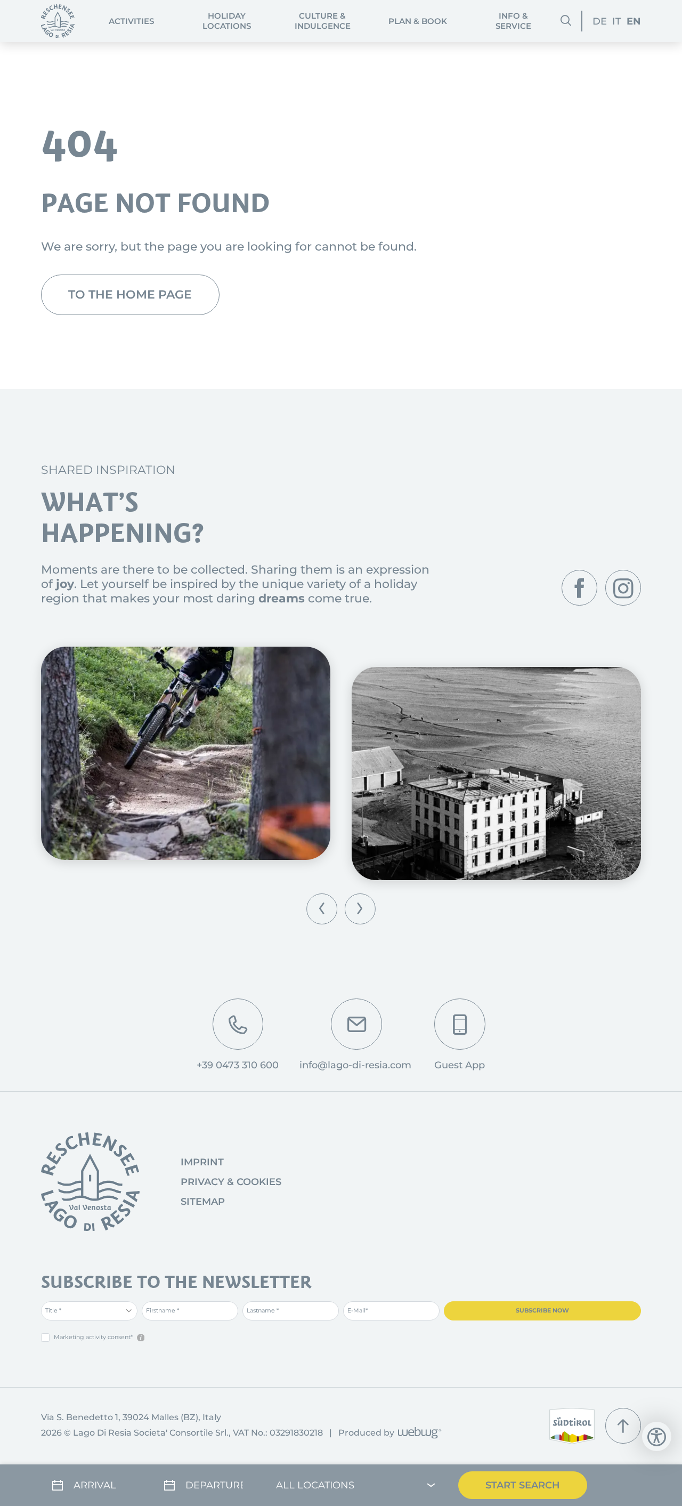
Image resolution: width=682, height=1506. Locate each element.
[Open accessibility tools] (656, 1436)
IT (616, 21)
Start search (522, 1485)
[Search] (566, 21)
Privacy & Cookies (231, 1182)
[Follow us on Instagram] (623, 588)
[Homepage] (58, 21)
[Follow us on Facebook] (579, 588)
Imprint (202, 1162)
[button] (321, 908)
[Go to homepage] (90, 1181)
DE (599, 21)
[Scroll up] (623, 1426)
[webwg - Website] (418, 1434)
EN (634, 21)
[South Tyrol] (572, 1426)
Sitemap (203, 1201)
